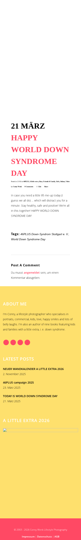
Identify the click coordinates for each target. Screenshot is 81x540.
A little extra (34, 181)
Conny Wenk (17, 187)
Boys (40, 181)
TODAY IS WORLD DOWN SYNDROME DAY (30, 396)
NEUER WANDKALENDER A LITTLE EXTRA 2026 (33, 369)
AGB (56, 536)
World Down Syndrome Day (28, 239)
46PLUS (26, 181)
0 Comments (29, 187)
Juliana (62, 181)
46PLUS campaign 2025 (18, 382)
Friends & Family (49, 181)
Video (68, 181)
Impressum (28, 536)
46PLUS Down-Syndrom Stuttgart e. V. (44, 234)
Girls (57, 181)
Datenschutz (44, 536)
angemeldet (32, 272)
